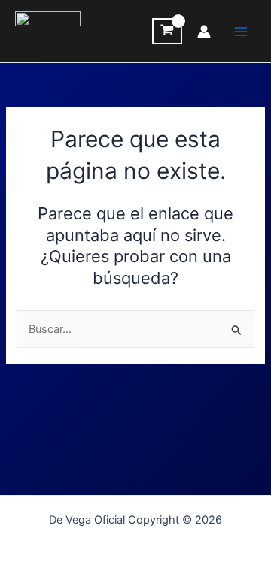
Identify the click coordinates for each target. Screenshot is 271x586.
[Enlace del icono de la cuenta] (204, 31)
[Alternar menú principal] (241, 31)
